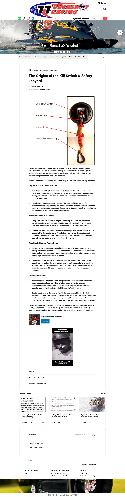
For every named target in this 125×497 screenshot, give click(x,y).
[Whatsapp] (19, 18)
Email (29, 460)
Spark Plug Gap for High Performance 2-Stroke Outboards (90, 416)
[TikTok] (24, 18)
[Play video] (62, 347)
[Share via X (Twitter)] (34, 377)
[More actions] (95, 70)
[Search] (105, 18)
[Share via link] (43, 377)
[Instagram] (28, 18)
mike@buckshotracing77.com (61, 476)
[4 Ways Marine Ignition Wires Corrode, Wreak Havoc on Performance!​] (62, 404)
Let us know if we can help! (60, 471)
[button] (103, 9)
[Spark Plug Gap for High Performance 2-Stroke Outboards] (92, 404)
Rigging (31, 371)
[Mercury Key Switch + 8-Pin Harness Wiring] (33, 404)
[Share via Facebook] (29, 377)
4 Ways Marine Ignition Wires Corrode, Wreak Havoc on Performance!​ (62, 416)
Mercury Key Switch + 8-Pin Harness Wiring (32, 416)
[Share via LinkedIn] (38, 377)
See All (103, 393)
